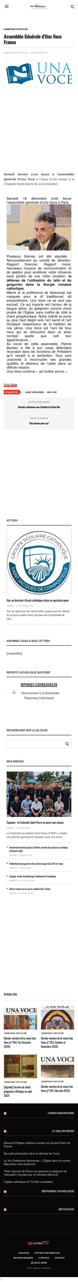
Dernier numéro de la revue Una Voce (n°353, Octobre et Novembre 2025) (57, 1042)
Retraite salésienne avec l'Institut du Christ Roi (39, 407)
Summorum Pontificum (15, 29)
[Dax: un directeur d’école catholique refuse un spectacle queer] (39, 563)
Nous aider (40, 1262)
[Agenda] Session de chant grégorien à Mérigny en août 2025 (18, 1091)
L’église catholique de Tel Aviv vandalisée (28, 1182)
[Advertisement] (39, 130)
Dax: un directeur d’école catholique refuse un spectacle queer (38, 600)
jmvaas (10, 606)
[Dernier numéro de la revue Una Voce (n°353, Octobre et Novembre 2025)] (57, 1017)
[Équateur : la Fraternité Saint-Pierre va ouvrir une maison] (39, 794)
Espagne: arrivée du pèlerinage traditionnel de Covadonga (32, 876)
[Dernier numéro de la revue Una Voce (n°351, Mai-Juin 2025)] (57, 1066)
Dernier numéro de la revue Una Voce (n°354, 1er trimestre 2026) (20, 1042)
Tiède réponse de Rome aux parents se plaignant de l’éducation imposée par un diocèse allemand (35, 1172)
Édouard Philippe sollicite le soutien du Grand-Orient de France (37, 1144)
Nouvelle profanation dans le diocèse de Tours (31, 1153)
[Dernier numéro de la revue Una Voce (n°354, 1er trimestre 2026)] (20, 1017)
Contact (60, 1257)
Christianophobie (61, 1113)
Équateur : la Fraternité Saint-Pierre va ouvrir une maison (35, 822)
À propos (43, 1257)
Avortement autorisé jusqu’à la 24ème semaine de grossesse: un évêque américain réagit (38, 849)
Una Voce (10, 384)
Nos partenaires (23, 1257)
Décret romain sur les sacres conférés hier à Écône (29, 889)
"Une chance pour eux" (39, 423)
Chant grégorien (34, 392)
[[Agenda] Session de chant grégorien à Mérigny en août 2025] (20, 1066)
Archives (23, 1252)
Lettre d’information (47, 1252)
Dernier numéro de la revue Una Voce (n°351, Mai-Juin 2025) (57, 1088)
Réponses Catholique (58, 1191)
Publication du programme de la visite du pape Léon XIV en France (36, 863)
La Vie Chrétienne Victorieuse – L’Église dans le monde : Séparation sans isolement (37, 1162)
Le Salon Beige (63, 1131)
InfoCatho (66, 1209)
